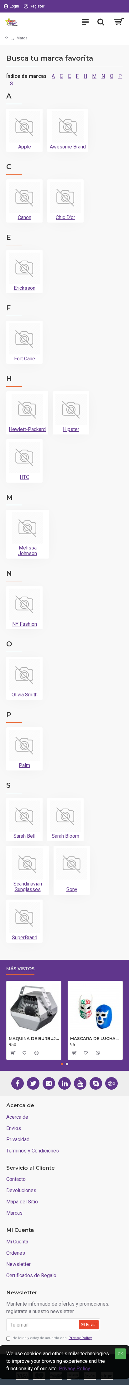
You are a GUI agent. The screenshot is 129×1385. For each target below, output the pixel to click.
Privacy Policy (74, 1369)
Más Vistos (20, 968)
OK (120, 1354)
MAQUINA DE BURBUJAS (34, 1038)
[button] (62, 1064)
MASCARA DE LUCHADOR (95, 1038)
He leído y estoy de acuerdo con (52, 1338)
